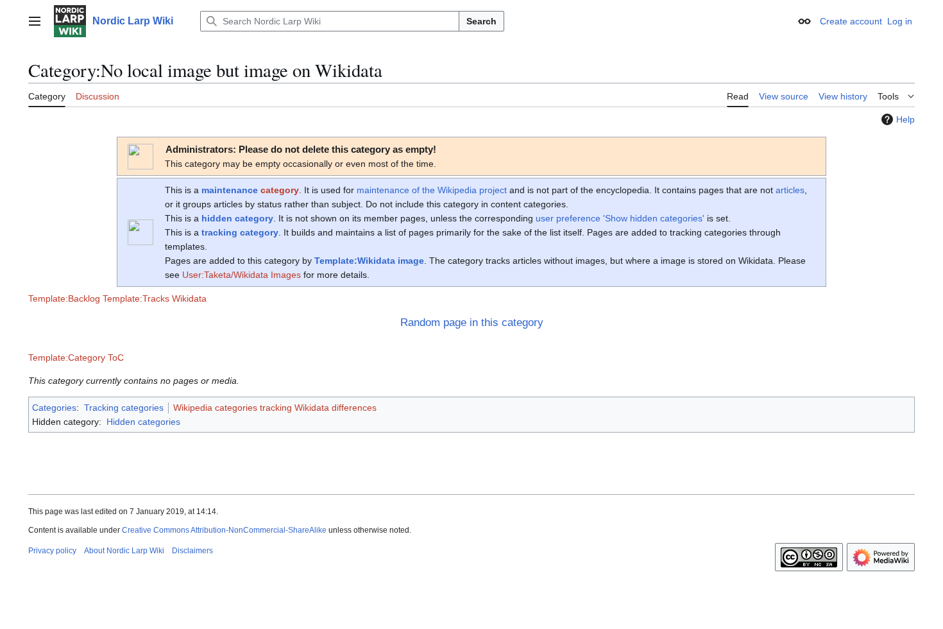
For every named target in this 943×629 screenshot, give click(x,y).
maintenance (229, 190)
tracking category (239, 232)
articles (790, 190)
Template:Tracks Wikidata (155, 298)
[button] (34, 21)
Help (905, 119)
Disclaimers (192, 550)
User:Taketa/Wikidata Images (241, 275)
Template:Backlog (64, 298)
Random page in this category (471, 322)
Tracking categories (124, 407)
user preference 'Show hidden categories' (620, 218)
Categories (54, 407)
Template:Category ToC (76, 357)
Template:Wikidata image (369, 260)
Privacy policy (52, 550)
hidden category (237, 218)
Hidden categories (143, 422)
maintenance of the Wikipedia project (432, 190)
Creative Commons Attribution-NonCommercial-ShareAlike (224, 530)
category (279, 190)
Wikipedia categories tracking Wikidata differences (275, 407)
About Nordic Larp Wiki (124, 550)
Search (481, 21)
